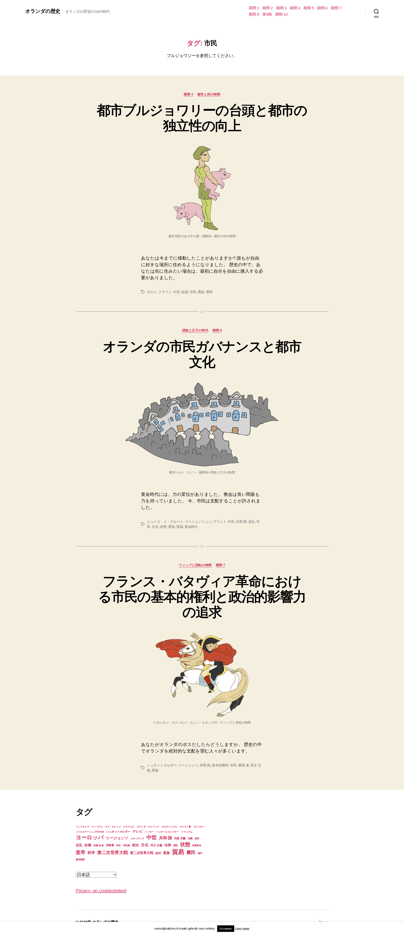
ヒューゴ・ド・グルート (165, 521)
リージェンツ (195, 521)
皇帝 (80, 852)
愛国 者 (243, 765)
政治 (135, 845)
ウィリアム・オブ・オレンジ (106, 826)
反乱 (251, 521)
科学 (91, 853)
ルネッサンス (137, 838)
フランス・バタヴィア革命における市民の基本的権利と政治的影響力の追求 (202, 597)
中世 (176, 292)
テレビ (137, 831)
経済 (158, 853)
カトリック (153, 826)
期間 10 (281, 14)
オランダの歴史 (42, 11)
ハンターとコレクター (167, 831)
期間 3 (281, 8)
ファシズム (186, 831)
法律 (167, 845)
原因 (197, 838)
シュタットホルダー (162, 765)
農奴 (201, 292)
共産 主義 (180, 838)
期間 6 (322, 8)
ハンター (149, 831)
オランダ (141, 826)
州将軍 (110, 845)
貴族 (171, 526)
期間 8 (254, 14)
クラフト (165, 292)
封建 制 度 (98, 845)
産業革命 (196, 845)
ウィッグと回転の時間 (195, 565)
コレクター (199, 826)
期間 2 (267, 8)
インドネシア (82, 826)
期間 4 (295, 8)
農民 (209, 292)
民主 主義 (156, 845)
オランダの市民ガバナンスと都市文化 (202, 354)
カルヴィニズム (169, 826)
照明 (175, 845)
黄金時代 (191, 526)
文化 (155, 526)
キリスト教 (185, 826)
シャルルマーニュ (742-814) (90, 831)
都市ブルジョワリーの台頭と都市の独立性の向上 (202, 118)
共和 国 (241, 521)
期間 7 (336, 8)
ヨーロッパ (90, 837)
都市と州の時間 (208, 94)
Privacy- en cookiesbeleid (101, 890)
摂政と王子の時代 (195, 330)
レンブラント (216, 521)
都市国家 (80, 859)
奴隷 (184, 292)
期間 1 (254, 8)
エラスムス (128, 826)
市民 (193, 292)
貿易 (179, 526)
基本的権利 (220, 765)
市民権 (126, 845)
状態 (163, 526)
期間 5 (308, 8)
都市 (200, 853)
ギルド (152, 292)
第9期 (267, 14)
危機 (190, 838)
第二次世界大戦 (112, 852)
